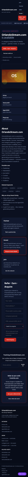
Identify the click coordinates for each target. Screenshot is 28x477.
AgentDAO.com (6, 429)
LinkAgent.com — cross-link (9, 445)
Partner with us (8, 53)
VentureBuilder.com (7, 431)
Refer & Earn (22, 474)
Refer (20, 9)
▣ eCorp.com (17, 23)
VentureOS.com (6, 427)
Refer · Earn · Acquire (22, 18)
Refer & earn (5, 440)
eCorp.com (4, 424)
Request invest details (11, 251)
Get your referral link (14, 394)
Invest (20, 13)
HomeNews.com (6, 452)
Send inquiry (10, 339)
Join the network (9, 270)
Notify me (23, 365)
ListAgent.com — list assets (9, 443)
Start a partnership (10, 232)
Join (20, 2)
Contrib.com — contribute (8, 438)
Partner (21, 6)
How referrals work (14, 398)
